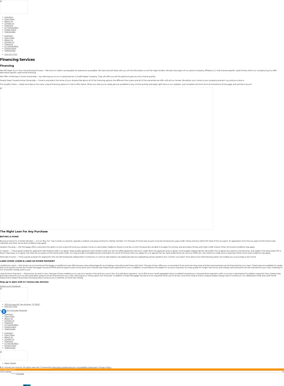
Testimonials (9, 32)
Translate (20, 374)
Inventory (8, 17)
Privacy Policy (105, 367)
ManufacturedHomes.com (64, 367)
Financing (8, 26)
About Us (8, 21)
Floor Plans (9, 19)
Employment (10, 30)
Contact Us (9, 23)
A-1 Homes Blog (11, 28)
